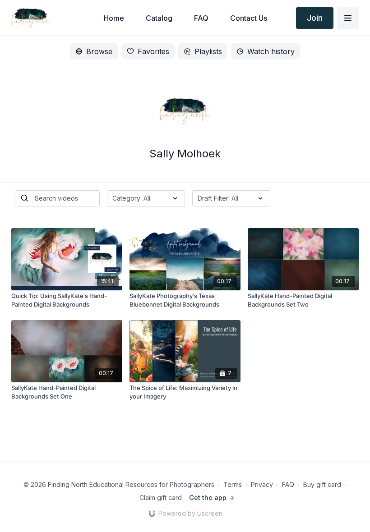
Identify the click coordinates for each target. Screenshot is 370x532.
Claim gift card (160, 497)
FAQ (288, 484)
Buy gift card (322, 484)
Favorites (153, 51)
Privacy (262, 484)
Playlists (208, 51)
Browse (99, 51)
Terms (232, 484)
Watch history (271, 51)
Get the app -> (211, 497)
